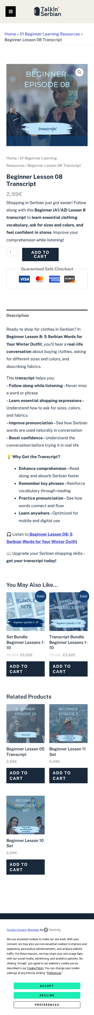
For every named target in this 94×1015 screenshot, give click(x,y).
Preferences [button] (54, 973)
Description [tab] (17, 315)
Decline (47, 995)
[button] (79, 72)
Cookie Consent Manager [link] (23, 929)
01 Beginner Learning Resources (50, 34)
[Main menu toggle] (10, 11)
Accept (47, 986)
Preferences (47, 1004)
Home (10, 34)
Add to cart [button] (19, 669)
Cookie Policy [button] (35, 968)
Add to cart (40, 254)
